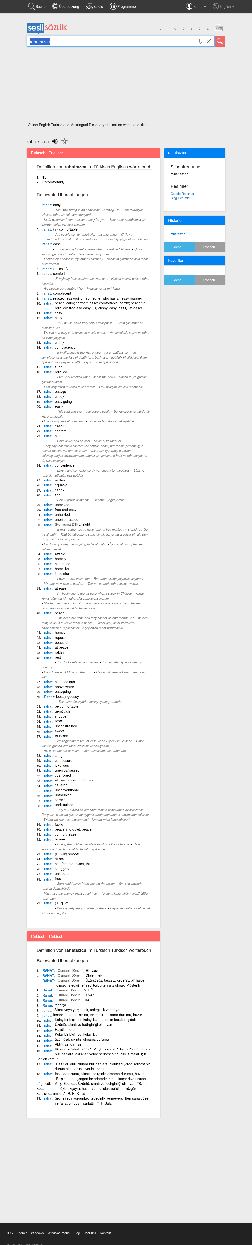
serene (60, 799)
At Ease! (61, 735)
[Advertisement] (126, 86)
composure (63, 760)
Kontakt (105, 1232)
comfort (59, 273)
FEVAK (89, 994)
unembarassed (66, 519)
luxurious (62, 765)
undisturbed (64, 804)
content (60, 430)
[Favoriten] (63, 144)
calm (58, 435)
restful (59, 721)
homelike (62, 568)
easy (57, 204)
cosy (58, 312)
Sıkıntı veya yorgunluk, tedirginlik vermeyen (87, 1009)
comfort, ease (65, 834)
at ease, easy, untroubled (74, 780)
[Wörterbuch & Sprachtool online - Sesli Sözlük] (47, 33)
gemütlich (62, 711)
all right (84, 524)
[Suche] (220, 41)
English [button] (226, 6)
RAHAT (48, 970)
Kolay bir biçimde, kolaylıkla (76, 1034)
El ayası (92, 970)
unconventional (67, 789)
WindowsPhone (59, 1232)
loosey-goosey (67, 696)
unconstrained (66, 725)
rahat (46, 204)
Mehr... (178, 246)
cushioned (63, 775)
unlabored (63, 873)
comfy (63, 268)
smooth (74, 853)
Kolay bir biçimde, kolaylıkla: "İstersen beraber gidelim (97, 1019)
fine (58, 494)
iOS (10, 1232)
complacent (62, 293)
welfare (60, 480)
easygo (60, 391)
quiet (64, 902)
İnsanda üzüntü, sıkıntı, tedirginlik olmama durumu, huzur (97, 1014)
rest (58, 657)
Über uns (89, 1232)
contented (62, 563)
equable (61, 484)
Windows (37, 1232)
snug (59, 755)
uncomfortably (53, 182)
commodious (65, 681)
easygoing (63, 691)
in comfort (62, 573)
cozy (58, 317)
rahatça (60, 1004)
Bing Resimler (180, 197)
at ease (60, 588)
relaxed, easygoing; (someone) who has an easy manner (97, 298)
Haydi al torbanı (67, 1029)
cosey (59, 396)
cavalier (61, 784)
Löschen (209, 246)
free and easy (65, 509)
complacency (65, 347)
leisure (60, 839)
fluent (59, 366)
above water (64, 686)
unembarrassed (67, 770)
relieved (61, 371)
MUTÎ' (88, 990)
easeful (60, 425)
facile (59, 824)
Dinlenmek (94, 975)
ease (57, 243)
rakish (59, 652)
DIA (86, 999)
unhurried (62, 514)
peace (59, 612)
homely (60, 558)
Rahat (49, 696)
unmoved (62, 504)
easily (59, 406)
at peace (61, 647)
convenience (65, 465)
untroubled (63, 794)
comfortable (68, 229)
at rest (60, 858)
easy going (63, 401)
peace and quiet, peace (73, 829)
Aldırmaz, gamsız (68, 1044)
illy (44, 177)
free (58, 878)
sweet (59, 730)
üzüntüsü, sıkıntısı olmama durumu (82, 1039)
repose (60, 637)
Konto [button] (198, 6)
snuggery (62, 868)
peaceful (61, 642)
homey (60, 632)
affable (60, 553)
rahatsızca (178, 233)
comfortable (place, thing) (75, 863)
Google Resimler (182, 193)
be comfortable (66, 706)
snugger (61, 716)
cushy (59, 342)
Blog (76, 1232)
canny (59, 489)
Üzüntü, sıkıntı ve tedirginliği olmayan (83, 1024)
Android (21, 1232)
